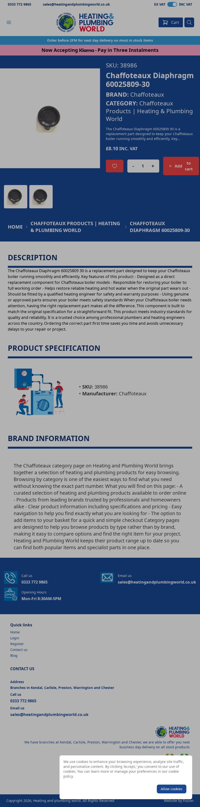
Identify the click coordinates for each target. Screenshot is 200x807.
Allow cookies (171, 789)
